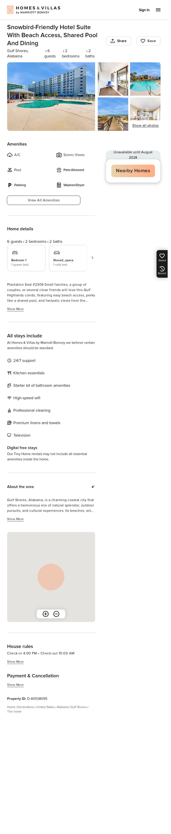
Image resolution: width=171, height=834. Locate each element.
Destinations (26, 707)
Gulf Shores (79, 707)
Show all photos (145, 125)
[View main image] (51, 96)
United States (46, 707)
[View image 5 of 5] (145, 114)
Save (151, 41)
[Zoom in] (45, 613)
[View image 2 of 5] (113, 79)
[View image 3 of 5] (145, 79)
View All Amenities (44, 200)
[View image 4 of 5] (113, 114)
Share (122, 41)
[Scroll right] (92, 257)
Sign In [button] (144, 10)
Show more (15, 309)
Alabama (63, 707)
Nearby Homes (133, 171)
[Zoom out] (56, 613)
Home (11, 707)
